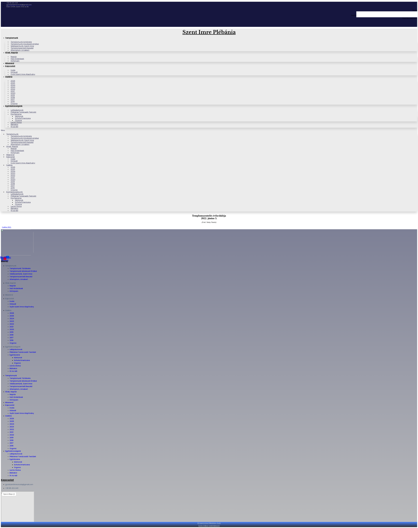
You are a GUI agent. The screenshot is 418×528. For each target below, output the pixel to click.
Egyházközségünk (13, 106)
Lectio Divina (15, 366)
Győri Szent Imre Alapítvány (23, 74)
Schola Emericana (22, 360)
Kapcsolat (10, 66)
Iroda (12, 301)
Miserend (9, 63)
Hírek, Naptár (11, 52)
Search (353, 15)
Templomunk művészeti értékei (23, 271)
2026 (12, 313)
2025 (12, 316)
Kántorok (18, 357)
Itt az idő (14, 127)
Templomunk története (20, 268)
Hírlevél (13, 304)
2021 (11, 326)
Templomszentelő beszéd (21, 276)
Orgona (14, 104)
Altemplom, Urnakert (20, 50)
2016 (11, 340)
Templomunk (11, 38)
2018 (11, 335)
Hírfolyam (15, 61)
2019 (11, 332)
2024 (12, 318)
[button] (209, 10)
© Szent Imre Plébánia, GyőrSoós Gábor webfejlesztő (209, 524)
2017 (11, 337)
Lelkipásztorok (16, 349)
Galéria (8, 76)
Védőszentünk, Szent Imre (21, 274)
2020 (12, 329)
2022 (12, 324)
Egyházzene (15, 355)
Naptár (13, 285)
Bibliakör (13, 368)
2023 (12, 321)
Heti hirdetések (16, 288)
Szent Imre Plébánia (209, 32)
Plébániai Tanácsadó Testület (23, 112)
